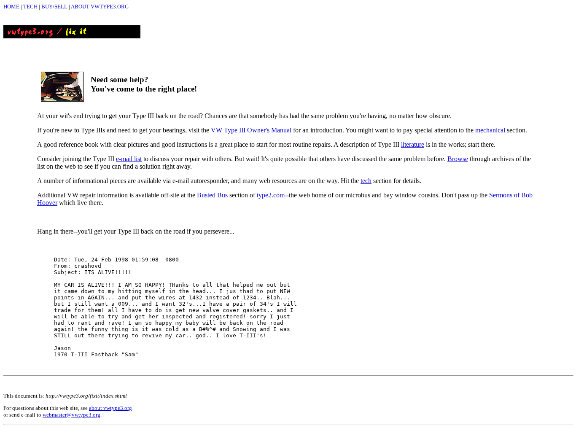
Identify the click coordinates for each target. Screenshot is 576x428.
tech (366, 180)
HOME (11, 6)
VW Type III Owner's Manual (251, 130)
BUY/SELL (54, 6)
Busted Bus (212, 195)
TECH (30, 6)
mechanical (490, 130)
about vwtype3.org (110, 408)
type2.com (271, 195)
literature (412, 144)
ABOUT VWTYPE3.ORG (100, 6)
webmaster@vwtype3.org (71, 415)
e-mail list (129, 158)
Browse (457, 158)
